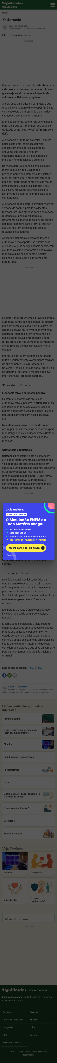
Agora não (11, 555)
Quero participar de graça (24, 547)
